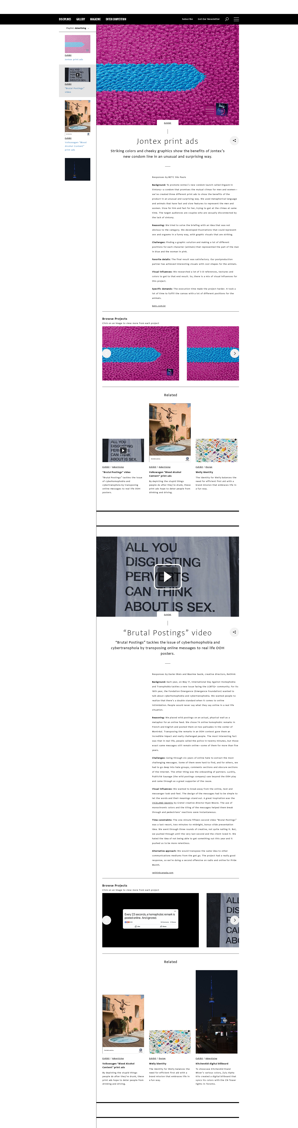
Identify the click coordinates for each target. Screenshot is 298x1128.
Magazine (95, 19)
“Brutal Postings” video (116, 472)
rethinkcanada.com (162, 872)
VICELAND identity (162, 802)
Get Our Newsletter (209, 19)
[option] (140, 353)
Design (208, 467)
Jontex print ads (74, 59)
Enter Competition (116, 19)
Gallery (80, 19)
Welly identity (204, 472)
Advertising (118, 467)
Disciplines (65, 19)
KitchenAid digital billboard (212, 1063)
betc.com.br (159, 305)
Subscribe (187, 19)
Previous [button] (106, 353)
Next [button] (234, 353)
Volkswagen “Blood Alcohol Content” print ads (165, 474)
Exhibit (167, 123)
